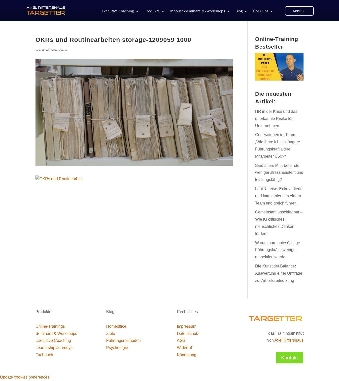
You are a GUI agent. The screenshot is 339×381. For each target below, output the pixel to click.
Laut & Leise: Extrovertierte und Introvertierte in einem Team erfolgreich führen (279, 196)
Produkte (152, 11)
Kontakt (299, 10)
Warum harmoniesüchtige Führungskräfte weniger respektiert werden (277, 250)
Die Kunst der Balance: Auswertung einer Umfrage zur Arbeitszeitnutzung (278, 273)
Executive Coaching (118, 11)
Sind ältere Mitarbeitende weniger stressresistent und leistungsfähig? (279, 172)
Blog (239, 11)
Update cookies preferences (24, 377)
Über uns (261, 11)
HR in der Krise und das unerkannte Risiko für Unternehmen (276, 118)
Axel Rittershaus (55, 50)
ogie (117, 348)
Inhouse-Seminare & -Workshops (197, 11)
